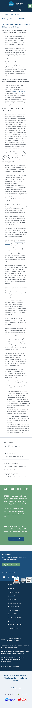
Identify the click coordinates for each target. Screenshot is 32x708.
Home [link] (3, 14)
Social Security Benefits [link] (10, 469)
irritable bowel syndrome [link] (18, 91)
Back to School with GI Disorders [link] (12, 474)
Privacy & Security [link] (6, 666)
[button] (12, 10)
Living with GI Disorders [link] (12, 14)
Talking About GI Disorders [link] (11, 473)
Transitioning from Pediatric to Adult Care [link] (15, 466)
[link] (30, 6)
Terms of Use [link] (16, 666)
